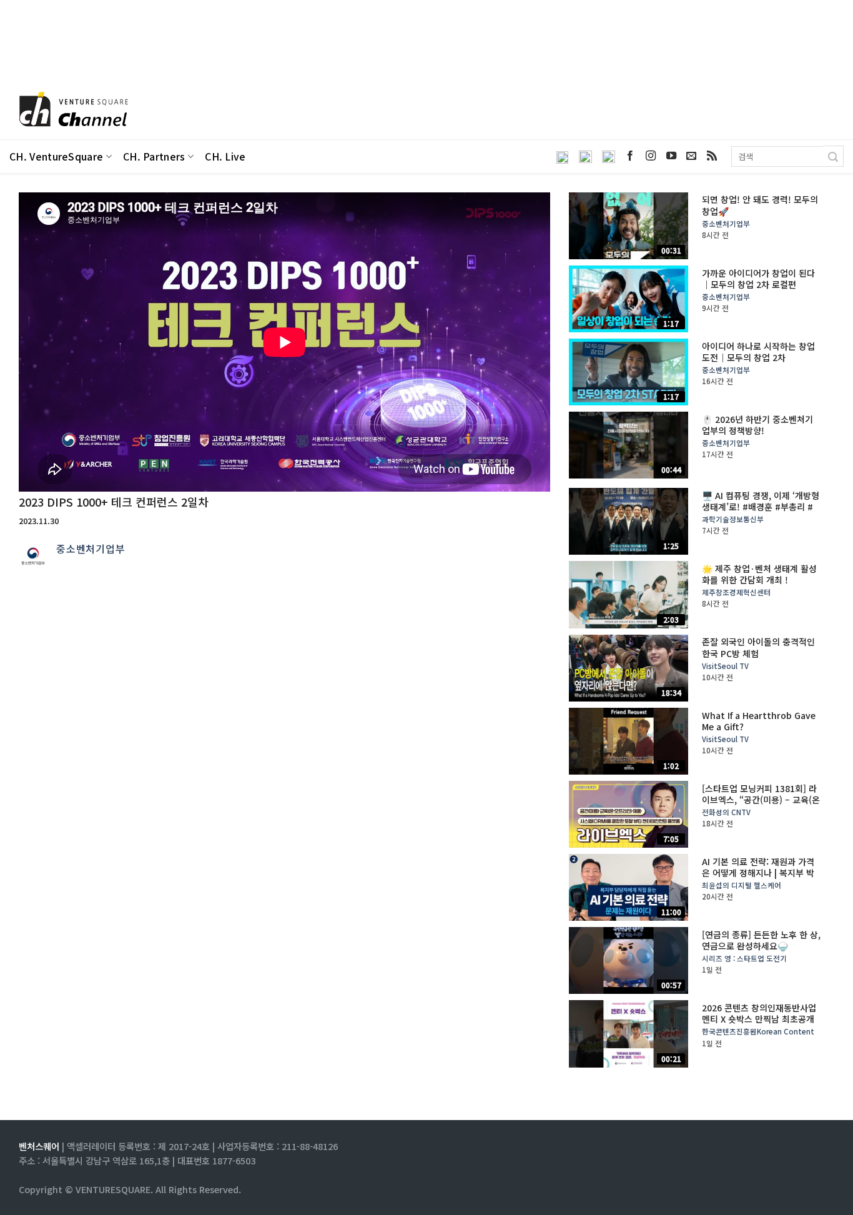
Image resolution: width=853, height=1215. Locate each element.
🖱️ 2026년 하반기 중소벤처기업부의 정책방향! (757, 425)
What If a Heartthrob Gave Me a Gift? (759, 721)
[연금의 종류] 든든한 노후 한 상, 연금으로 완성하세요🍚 (761, 940)
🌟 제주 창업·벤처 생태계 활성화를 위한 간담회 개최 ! (759, 574)
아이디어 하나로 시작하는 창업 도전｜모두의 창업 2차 (758, 351)
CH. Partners (154, 156)
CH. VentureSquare (56, 156)
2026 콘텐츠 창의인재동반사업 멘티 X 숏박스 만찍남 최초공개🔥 (759, 1019)
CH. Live (225, 156)
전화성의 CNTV (726, 812)
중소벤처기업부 (91, 548)
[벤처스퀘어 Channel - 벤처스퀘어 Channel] (71, 110)
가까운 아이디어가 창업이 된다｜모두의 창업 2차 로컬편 (758, 278)
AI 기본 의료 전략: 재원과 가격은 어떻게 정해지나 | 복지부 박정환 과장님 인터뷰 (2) (758, 873)
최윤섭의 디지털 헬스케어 (741, 885)
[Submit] (833, 156)
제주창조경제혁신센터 (736, 592)
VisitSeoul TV (725, 666)
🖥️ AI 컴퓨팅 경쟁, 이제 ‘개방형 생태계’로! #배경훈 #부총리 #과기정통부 (760, 507)
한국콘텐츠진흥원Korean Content (758, 1031)
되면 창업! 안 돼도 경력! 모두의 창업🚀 (760, 205)
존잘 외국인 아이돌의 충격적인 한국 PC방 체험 (758, 647)
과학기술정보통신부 (733, 519)
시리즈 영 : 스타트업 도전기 (744, 958)
